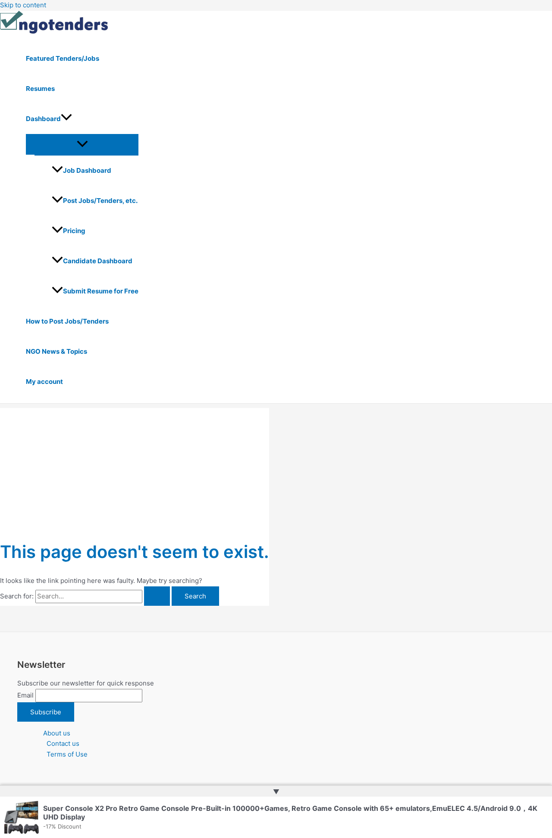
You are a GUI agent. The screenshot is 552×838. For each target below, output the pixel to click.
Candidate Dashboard (97, 261)
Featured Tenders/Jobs (62, 58)
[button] (66, 119)
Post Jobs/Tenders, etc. (100, 200)
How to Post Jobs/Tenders (67, 321)
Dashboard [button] (43, 119)
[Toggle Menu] (82, 144)
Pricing (74, 231)
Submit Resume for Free (100, 291)
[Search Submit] (157, 596)
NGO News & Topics (56, 351)
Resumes (40, 88)
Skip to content (23, 5)
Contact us (63, 743)
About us (56, 733)
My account (44, 381)
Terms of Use (67, 754)
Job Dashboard (87, 170)
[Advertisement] (134, 468)
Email (25, 695)
